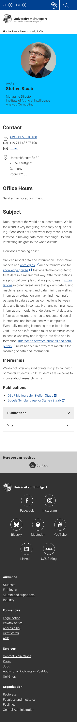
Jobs (6, 666)
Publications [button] (16, 413)
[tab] (38, 413)
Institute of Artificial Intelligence (28, 100)
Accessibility (11, 628)
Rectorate (9, 694)
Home (4, 31)
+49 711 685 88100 (23, 137)
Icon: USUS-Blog (49, 549)
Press (7, 661)
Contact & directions (17, 656)
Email (14, 148)
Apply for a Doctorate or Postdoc (25, 671)
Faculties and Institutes (19, 699)
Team (23, 31)
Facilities (9, 704)
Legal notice (11, 618)
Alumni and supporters (19, 595)
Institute (12, 31)
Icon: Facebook (27, 500)
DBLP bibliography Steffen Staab (30, 395)
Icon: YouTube (60, 525)
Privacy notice (13, 623)
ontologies (27, 265)
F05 (18, 4)
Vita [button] (10, 425)
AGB (6, 638)
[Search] (66, 5)
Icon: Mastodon (38, 525)
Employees (10, 589)
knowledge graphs (15, 270)
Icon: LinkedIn (26, 549)
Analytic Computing (20, 104)
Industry (8, 600)
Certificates (11, 633)
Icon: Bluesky (16, 525)
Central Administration (18, 709)
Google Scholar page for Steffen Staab (34, 400)
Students (9, 585)
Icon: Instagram (50, 500)
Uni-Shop (9, 676)
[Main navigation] (70, 19)
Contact (42, 465)
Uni (5, 4)
